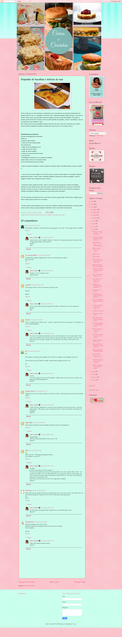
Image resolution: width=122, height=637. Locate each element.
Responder (27, 231)
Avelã (26, 451)
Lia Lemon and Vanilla (31, 255)
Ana (26, 351)
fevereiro (95, 377)
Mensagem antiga (80, 582)
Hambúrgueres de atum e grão (97, 314)
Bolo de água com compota (96, 291)
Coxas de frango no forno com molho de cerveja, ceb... (97, 295)
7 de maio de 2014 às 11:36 (39, 423)
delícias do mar (43, 215)
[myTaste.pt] (92, 386)
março (94, 374)
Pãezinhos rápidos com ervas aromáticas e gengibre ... (97, 366)
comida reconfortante (35, 215)
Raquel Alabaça (28, 423)
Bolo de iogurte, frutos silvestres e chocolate (97, 350)
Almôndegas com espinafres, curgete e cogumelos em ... (97, 285)
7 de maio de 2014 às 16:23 (47, 334)
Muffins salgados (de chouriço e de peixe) (97, 265)
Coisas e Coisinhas (34, 238)
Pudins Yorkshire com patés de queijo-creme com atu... (97, 345)
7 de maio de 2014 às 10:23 (43, 255)
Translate (101, 136)
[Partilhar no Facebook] (51, 212)
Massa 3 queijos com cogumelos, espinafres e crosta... (97, 319)
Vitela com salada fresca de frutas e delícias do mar (97, 301)
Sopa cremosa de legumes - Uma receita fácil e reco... (97, 355)
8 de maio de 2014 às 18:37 (47, 508)
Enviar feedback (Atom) (29, 586)
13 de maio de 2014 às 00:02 (40, 522)
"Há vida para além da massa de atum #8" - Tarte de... (97, 238)
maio (94, 229)
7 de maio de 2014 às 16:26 (47, 435)
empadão (50, 215)
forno (53, 215)
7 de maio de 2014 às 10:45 (34, 351)
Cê (25, 226)
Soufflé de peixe (95, 254)
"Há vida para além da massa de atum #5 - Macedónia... (97, 361)
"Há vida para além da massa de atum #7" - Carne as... (97, 270)
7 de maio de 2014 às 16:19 (47, 271)
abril (94, 372)
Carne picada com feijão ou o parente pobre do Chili (97, 324)
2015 (92, 204)
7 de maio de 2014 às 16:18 (47, 238)
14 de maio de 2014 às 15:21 (47, 541)
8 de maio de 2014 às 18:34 (38, 491)
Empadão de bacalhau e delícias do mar (97, 341)
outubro (94, 215)
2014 (92, 207)
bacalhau (28, 215)
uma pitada (27, 285)
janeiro (94, 380)
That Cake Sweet (29, 522)
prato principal (61, 215)
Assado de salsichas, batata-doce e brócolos (96, 249)
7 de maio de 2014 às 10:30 (37, 285)
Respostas (29, 234)
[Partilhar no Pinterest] (53, 212)
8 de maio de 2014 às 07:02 (34, 451)
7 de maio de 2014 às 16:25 (47, 405)
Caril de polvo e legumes (97, 311)
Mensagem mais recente (26, 582)
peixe (56, 215)
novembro (95, 212)
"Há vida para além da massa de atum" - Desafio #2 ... (97, 306)
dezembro (95, 210)
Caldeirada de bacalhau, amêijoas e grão (97, 275)
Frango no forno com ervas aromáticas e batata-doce (97, 260)
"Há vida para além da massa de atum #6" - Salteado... (97, 336)
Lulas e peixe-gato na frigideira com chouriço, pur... (97, 280)
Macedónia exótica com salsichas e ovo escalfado (97, 330)
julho (94, 224)
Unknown (27, 320)
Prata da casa (28, 491)
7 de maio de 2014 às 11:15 (41, 391)
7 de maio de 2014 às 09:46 (33, 226)
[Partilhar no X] (49, 212)
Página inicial (54, 582)
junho (94, 227)
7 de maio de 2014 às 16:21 (47, 304)
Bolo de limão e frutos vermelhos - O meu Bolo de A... (97, 233)
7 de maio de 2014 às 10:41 (36, 320)
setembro (95, 218)
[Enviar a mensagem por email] (46, 212)
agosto (94, 221)
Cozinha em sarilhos (30, 391)
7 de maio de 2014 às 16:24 (47, 374)
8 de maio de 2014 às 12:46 (47, 466)
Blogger (75, 624)
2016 (92, 202)
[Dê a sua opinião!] (48, 212)
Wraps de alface (96, 257)
